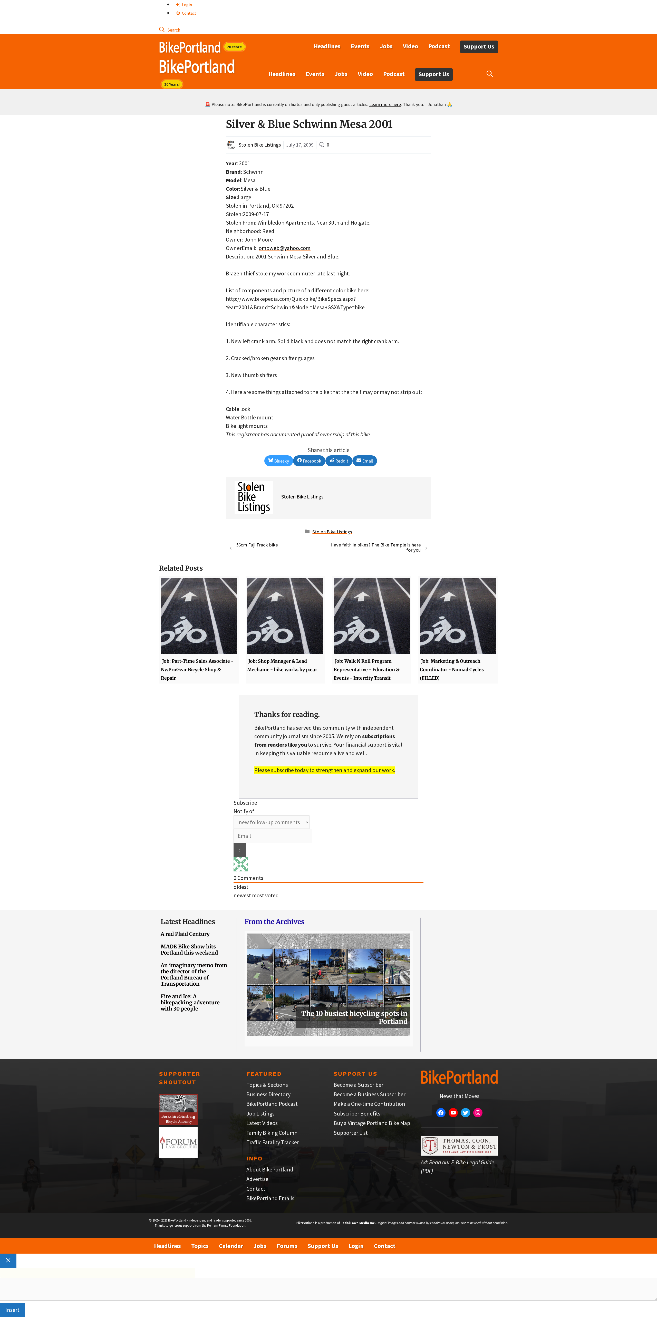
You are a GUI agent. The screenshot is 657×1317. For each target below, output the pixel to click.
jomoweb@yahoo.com (284, 248)
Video (410, 46)
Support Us (479, 46)
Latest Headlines (188, 921)
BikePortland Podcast (272, 1103)
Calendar (231, 1246)
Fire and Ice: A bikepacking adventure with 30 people (190, 1002)
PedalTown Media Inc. (358, 1223)
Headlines (327, 46)
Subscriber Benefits (357, 1113)
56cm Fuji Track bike (257, 545)
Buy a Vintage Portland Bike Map (372, 1123)
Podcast (439, 46)
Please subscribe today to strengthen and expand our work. (324, 770)
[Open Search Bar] (169, 29)
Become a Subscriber (358, 1084)
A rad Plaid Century (185, 934)
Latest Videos (262, 1123)
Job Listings (260, 1113)
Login (186, 4)
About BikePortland (269, 1169)
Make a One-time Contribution (369, 1103)
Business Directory (268, 1094)
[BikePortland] (197, 67)
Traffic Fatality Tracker (272, 1142)
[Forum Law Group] (178, 1156)
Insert (12, 1309)
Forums (287, 1246)
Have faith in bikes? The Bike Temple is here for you (376, 547)
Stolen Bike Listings (260, 144)
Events (360, 46)
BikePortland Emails (270, 1198)
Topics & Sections (267, 1084)
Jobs (386, 46)
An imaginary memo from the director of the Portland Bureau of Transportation (194, 974)
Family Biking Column (272, 1132)
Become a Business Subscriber (369, 1094)
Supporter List (351, 1132)
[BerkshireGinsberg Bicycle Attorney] (178, 1123)
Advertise (257, 1179)
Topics (200, 1246)
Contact (188, 13)
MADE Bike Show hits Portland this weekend (189, 949)
